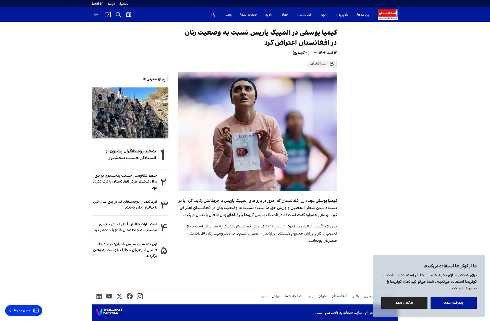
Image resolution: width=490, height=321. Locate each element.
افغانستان (305, 14)
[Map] (128, 14)
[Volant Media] (109, 313)
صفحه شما (248, 14)
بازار (212, 14)
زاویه (268, 14)
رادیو (324, 14)
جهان (284, 14)
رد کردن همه (404, 302)
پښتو (111, 3)
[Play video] (108, 14)
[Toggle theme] (96, 14)
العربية (124, 3)
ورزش (228, 14)
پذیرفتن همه (453, 302)
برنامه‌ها (363, 14)
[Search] (118, 14)
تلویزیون (342, 14)
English (97, 3)
